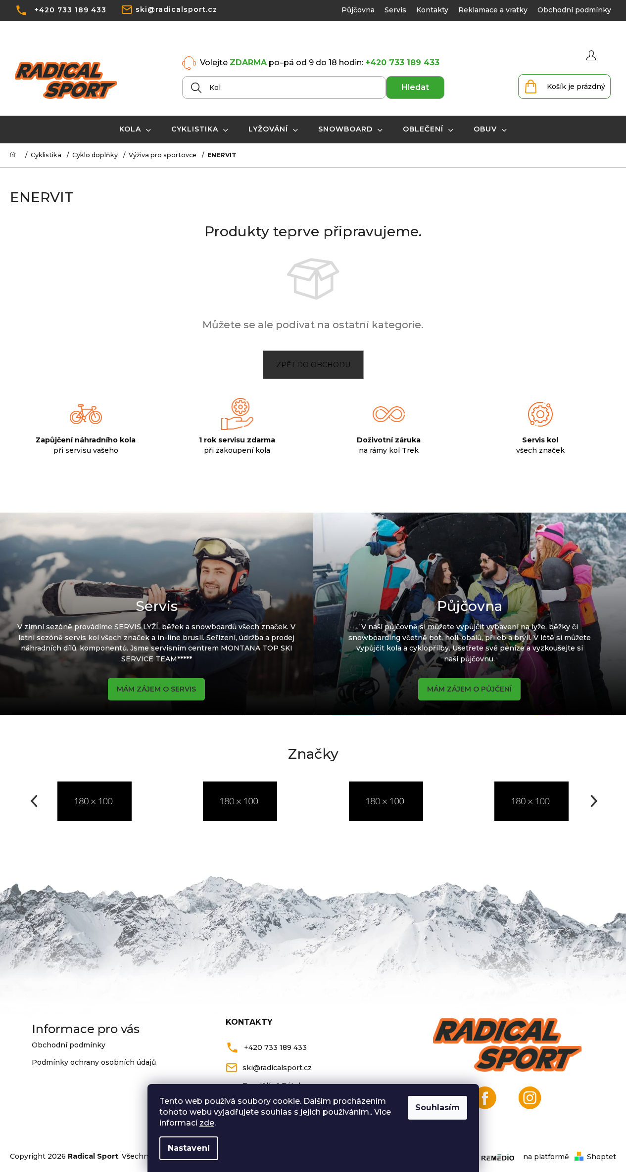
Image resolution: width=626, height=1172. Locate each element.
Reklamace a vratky (493, 9)
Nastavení (189, 1148)
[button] (33, 801)
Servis (395, 9)
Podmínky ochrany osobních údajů (94, 1062)
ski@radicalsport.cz (176, 9)
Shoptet (601, 1156)
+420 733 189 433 (70, 9)
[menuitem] (135, 129)
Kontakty (432, 9)
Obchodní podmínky (574, 9)
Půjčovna (358, 9)
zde (206, 1123)
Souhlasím (437, 1107)
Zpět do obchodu (313, 364)
